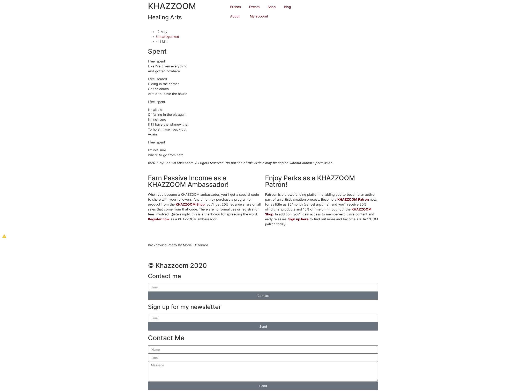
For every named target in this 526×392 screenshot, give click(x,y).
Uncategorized (167, 37)
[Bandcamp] (346, 19)
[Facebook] (328, 7)
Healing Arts (165, 17)
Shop (272, 7)
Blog (287, 7)
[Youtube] (346, 7)
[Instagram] (365, 7)
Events (254, 7)
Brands (235, 7)
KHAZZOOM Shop (190, 204)
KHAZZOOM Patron (353, 199)
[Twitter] (309, 19)
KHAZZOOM (172, 6)
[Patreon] (328, 19)
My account (259, 16)
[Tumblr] (309, 7)
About (235, 16)
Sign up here (298, 219)
